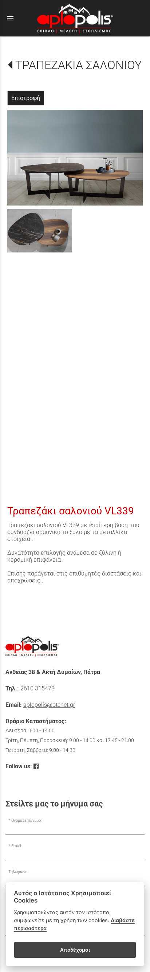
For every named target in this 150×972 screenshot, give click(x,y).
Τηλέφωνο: (18, 871)
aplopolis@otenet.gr (49, 704)
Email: (16, 846)
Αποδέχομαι (75, 950)
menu (10, 18)
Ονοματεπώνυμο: (26, 820)
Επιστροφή (25, 98)
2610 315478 (37, 688)
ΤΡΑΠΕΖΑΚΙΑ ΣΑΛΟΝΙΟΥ (78, 65)
